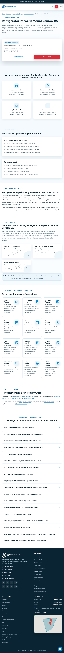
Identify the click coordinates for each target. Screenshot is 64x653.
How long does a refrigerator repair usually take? (32, 507)
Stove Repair (37, 580)
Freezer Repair (38, 571)
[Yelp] (7, 586)
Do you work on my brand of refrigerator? (32, 454)
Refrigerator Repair (17, 13)
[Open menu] (60, 6)
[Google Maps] (16, 586)
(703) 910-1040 (8, 570)
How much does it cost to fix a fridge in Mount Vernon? (32, 441)
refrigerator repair (25, 402)
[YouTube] (16, 582)
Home (3, 13)
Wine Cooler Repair (39, 588)
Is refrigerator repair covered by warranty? (32, 474)
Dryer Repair (37, 565)
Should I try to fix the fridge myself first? (32, 514)
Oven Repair (37, 574)
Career (4, 617)
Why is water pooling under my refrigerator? (32, 527)
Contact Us (5, 625)
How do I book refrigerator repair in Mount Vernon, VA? (32, 494)
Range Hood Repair (39, 586)
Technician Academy (8, 619)
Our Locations (6, 602)
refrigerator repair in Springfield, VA (23, 396)
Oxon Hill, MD (16, 398)
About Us (4, 614)
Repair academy (9, 578)
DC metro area (49, 402)
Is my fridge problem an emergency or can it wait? (32, 481)
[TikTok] (11, 582)
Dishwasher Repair (39, 568)
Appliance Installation (40, 591)
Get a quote (7, 575)
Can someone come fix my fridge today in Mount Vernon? (32, 434)
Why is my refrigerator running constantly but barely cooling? (32, 541)
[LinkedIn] (3, 586)
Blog (3, 622)
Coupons (4, 628)
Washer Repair (38, 563)
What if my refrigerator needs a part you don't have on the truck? (32, 521)
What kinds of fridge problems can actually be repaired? (32, 447)
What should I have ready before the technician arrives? (32, 461)
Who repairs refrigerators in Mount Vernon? (32, 427)
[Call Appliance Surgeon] (52, 6)
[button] (50, 623)
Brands (4, 605)
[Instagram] (7, 582)
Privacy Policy (6, 643)
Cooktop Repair (38, 577)
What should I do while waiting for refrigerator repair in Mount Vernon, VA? (32, 534)
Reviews (4, 608)
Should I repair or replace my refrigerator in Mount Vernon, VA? (32, 487)
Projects (4, 611)
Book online (47, 57)
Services (8, 13)
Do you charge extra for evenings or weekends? (32, 501)
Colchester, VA (29, 398)
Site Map (4, 640)
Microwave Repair (39, 583)
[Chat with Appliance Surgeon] (60, 649)
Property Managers (7, 637)
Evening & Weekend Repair (9, 634)
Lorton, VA (7, 398)
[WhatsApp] (11, 586)
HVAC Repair (37, 557)
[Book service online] (56, 6)
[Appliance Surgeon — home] (9, 6)
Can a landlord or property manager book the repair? (32, 467)
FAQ (3, 631)
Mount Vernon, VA (29, 13)
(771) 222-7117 (18, 56)
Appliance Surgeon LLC (28, 650)
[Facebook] (3, 582)
